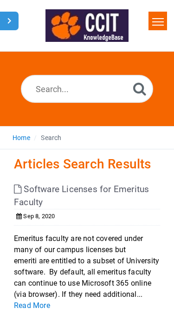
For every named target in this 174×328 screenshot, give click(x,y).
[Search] (139, 89)
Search (51, 137)
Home (21, 137)
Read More (32, 305)
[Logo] (87, 25)
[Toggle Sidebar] (9, 21)
